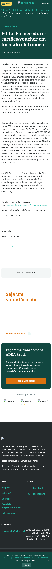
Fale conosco (8, 513)
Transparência (42, 10)
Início (4, 10)
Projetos (6, 487)
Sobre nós (6, 493)
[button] (6, 4)
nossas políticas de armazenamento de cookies (26, 557)
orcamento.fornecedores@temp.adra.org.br (27, 205)
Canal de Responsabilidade (21, 10)
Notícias (6, 498)
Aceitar (27, 565)
